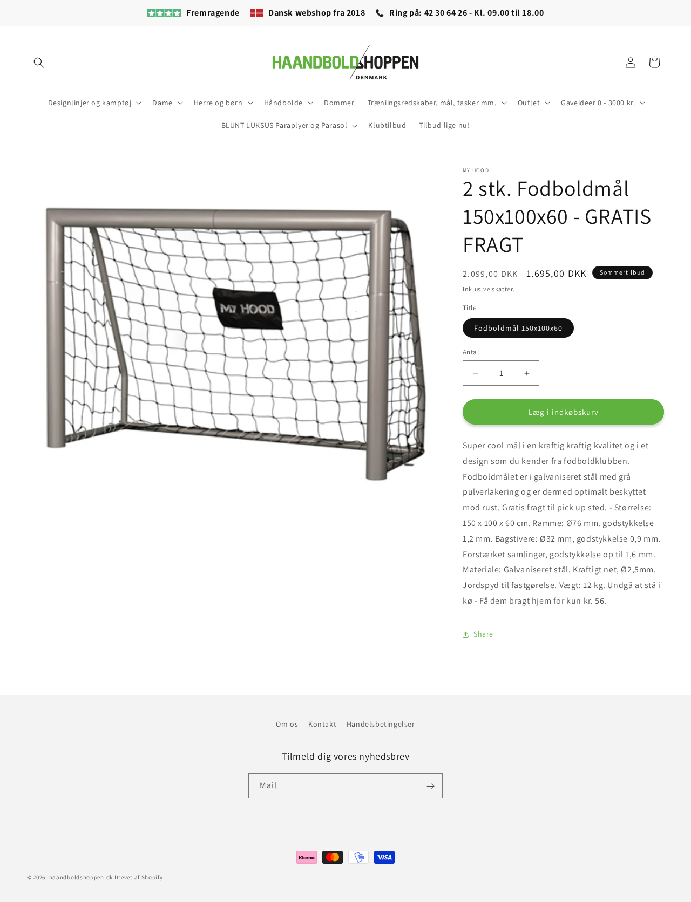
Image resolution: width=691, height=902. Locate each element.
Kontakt (322, 724)
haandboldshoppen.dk (81, 877)
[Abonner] (430, 786)
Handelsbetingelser (381, 724)
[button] (39, 62)
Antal (471, 352)
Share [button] (483, 634)
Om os (287, 724)
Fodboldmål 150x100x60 (518, 328)
